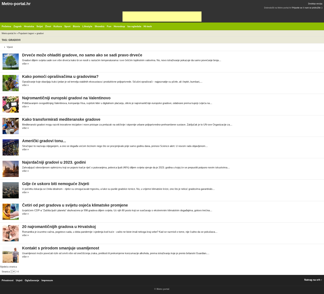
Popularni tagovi (26, 33)
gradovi (40, 33)
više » (25, 63)
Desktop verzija (315, 4)
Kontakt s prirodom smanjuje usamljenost (60, 248)
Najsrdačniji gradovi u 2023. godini (54, 162)
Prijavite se (297, 8)
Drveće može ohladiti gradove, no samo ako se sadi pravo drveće (82, 55)
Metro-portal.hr (16, 3)
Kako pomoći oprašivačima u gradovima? (60, 76)
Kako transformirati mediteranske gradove (61, 119)
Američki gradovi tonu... (44, 141)
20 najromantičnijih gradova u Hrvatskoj (59, 227)
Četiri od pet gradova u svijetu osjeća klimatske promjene (75, 205)
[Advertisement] (162, 16)
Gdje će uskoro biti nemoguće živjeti (55, 184)
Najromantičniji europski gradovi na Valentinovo (66, 98)
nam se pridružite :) (313, 8)
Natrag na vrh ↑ (313, 279)
